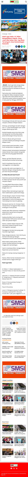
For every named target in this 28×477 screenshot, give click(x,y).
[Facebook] (11, 323)
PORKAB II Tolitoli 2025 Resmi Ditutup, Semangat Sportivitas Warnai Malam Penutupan (7, 347)
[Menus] (2, 1)
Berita (3, 47)
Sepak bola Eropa (9, 317)
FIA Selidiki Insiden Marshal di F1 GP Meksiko (19, 352)
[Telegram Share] (22, 46)
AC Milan (6, 315)
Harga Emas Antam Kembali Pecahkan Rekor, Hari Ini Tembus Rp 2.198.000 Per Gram (20, 329)
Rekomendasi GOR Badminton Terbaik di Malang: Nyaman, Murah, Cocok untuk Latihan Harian (20, 347)
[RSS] (17, 323)
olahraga (18, 315)
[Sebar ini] (16, 46)
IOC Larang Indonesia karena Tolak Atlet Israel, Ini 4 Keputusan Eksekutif (20, 356)
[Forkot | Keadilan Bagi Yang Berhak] (14, 1)
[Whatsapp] (24, 46)
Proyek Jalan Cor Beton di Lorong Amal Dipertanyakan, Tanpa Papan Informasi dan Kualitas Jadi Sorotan (20, 391)
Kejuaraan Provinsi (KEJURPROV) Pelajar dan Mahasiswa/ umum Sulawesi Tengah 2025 (20, 343)
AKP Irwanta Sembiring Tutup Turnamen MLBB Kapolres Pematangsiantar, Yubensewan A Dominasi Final (6, 343)
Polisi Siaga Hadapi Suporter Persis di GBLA (7, 356)
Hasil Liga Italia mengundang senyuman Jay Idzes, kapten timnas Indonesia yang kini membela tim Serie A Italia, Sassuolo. (13, 87)
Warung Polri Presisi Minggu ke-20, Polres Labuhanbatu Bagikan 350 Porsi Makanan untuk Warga (20, 414)
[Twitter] (14, 323)
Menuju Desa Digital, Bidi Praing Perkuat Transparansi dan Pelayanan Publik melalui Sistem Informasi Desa (20, 403)
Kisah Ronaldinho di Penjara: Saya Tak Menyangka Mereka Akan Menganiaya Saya (7, 352)
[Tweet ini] (19, 46)
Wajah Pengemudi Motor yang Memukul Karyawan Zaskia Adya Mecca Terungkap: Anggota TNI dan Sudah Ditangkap (7, 331)
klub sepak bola (12, 315)
